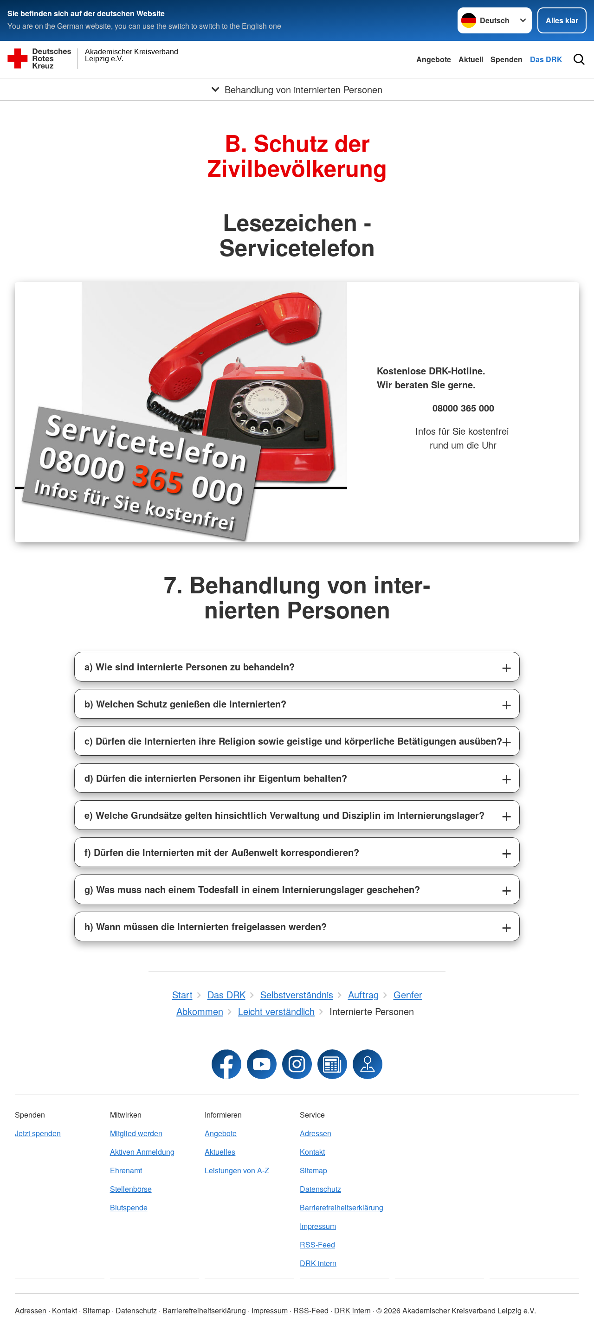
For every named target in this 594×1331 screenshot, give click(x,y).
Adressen (315, 1133)
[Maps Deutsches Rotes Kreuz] (367, 1064)
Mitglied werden (136, 1133)
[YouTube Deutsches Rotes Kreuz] (262, 1064)
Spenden (507, 59)
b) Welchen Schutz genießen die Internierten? (185, 703)
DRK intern (318, 1263)
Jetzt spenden (38, 1133)
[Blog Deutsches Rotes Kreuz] (332, 1064)
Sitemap (313, 1170)
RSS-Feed (317, 1244)
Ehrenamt (126, 1170)
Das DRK (546, 59)
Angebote (433, 59)
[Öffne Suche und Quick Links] (579, 59)
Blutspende (129, 1207)
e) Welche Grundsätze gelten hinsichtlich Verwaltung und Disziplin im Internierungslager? (284, 815)
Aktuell (470, 59)
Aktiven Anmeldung (142, 1151)
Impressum (318, 1226)
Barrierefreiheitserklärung (341, 1207)
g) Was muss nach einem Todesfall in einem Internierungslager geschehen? (252, 889)
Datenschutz (320, 1188)
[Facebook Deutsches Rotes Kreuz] (226, 1064)
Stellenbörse (131, 1188)
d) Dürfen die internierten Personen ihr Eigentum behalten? (215, 777)
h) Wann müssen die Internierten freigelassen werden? (205, 926)
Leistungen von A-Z (237, 1170)
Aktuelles (220, 1151)
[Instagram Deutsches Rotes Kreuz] (297, 1064)
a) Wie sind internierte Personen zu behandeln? (189, 666)
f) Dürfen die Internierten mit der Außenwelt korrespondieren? (221, 852)
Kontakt (312, 1151)
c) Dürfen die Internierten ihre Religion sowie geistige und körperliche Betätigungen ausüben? (293, 740)
